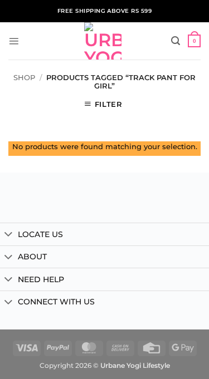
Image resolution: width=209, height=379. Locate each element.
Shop (24, 77)
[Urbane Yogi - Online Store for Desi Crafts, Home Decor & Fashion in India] (103, 41)
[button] (13, 41)
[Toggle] (8, 235)
